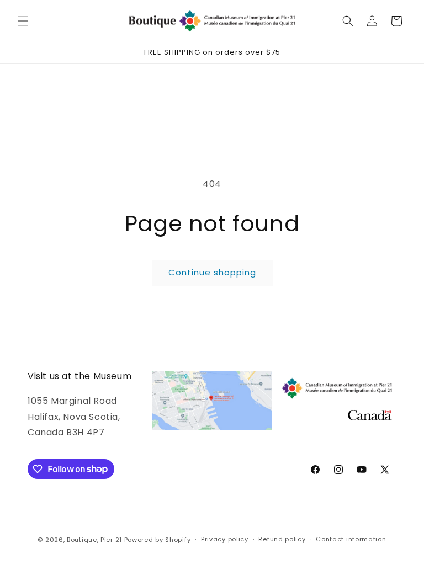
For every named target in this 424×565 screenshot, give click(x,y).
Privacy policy (224, 539)
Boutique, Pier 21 (95, 539)
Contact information (351, 539)
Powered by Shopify (157, 539)
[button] (23, 21)
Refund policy (281, 539)
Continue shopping (212, 272)
